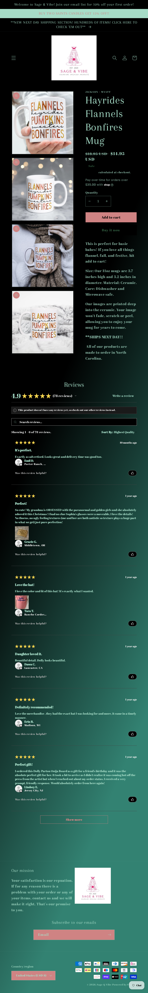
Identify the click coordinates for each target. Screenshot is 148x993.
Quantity (91, 192)
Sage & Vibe (104, 984)
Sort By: (107, 432)
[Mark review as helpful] (132, 473)
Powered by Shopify (124, 984)
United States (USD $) (31, 975)
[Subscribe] (109, 935)
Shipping (91, 172)
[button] (14, 58)
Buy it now (111, 230)
